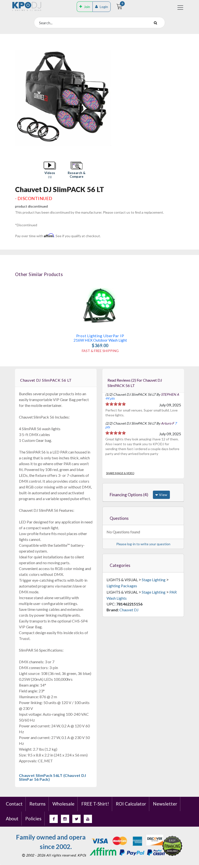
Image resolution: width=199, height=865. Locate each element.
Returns (37, 803)
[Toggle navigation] (180, 7)
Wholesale (63, 803)
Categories (120, 565)
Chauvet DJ (129, 609)
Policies (33, 818)
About (12, 818)
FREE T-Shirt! (95, 803)
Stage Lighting (154, 579)
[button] (50, 170)
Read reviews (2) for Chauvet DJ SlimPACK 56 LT (135, 383)
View (162, 495)
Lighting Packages (122, 585)
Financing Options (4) (129, 494)
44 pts (110, 398)
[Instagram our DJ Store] (65, 819)
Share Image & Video (120, 473)
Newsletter (165, 803)
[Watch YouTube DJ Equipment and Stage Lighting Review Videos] (88, 819)
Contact (14, 803)
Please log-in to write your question (143, 544)
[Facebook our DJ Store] (54, 819)
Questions (119, 518)
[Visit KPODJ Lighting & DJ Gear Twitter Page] (76, 819)
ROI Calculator (131, 803)
